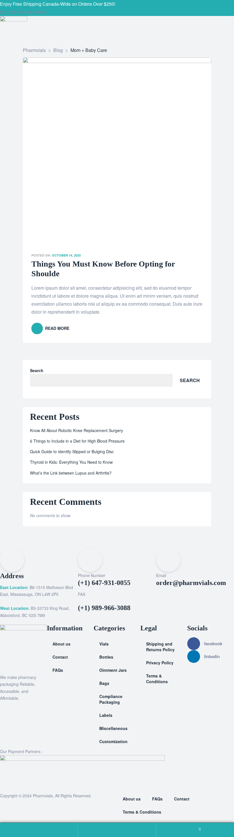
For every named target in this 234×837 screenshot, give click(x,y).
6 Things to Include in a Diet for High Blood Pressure (77, 441)
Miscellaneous (113, 728)
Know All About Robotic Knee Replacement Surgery (76, 430)
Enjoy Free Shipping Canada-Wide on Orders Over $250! (57, 4)
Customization (113, 741)
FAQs (58, 670)
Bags (104, 683)
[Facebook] (121, 8)
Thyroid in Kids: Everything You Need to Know (71, 462)
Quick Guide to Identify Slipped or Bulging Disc (72, 451)
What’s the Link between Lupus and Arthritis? (71, 473)
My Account (39, 830)
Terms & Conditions (157, 678)
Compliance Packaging (110, 699)
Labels (105, 715)
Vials (104, 644)
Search (36, 370)
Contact (60, 657)
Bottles (106, 657)
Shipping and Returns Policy (160, 646)
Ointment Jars (113, 670)
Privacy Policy (160, 662)
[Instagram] (128, 8)
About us (61, 644)
